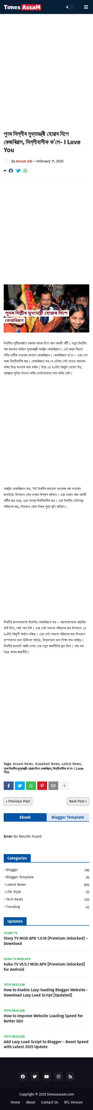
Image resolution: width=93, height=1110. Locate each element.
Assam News (23, 764)
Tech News (47, 899)
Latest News (71, 764)
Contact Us (49, 1102)
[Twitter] (18, 170)
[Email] (53, 785)
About (30, 1102)
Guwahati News (47, 764)
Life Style (47, 892)
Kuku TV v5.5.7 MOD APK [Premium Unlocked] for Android (44, 967)
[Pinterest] (42, 785)
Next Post (77, 801)
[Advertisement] (46, 68)
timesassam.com (60, 1094)
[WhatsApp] (26, 170)
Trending (47, 907)
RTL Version (73, 1102)
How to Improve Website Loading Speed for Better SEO (43, 1018)
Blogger (47, 870)
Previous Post (19, 801)
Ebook (25, 817)
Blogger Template (68, 817)
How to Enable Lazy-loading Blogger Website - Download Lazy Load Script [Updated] (46, 993)
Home (15, 1102)
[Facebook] (11, 170)
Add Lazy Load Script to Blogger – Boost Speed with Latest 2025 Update (46, 1044)
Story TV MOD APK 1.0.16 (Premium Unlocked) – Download (46, 941)
